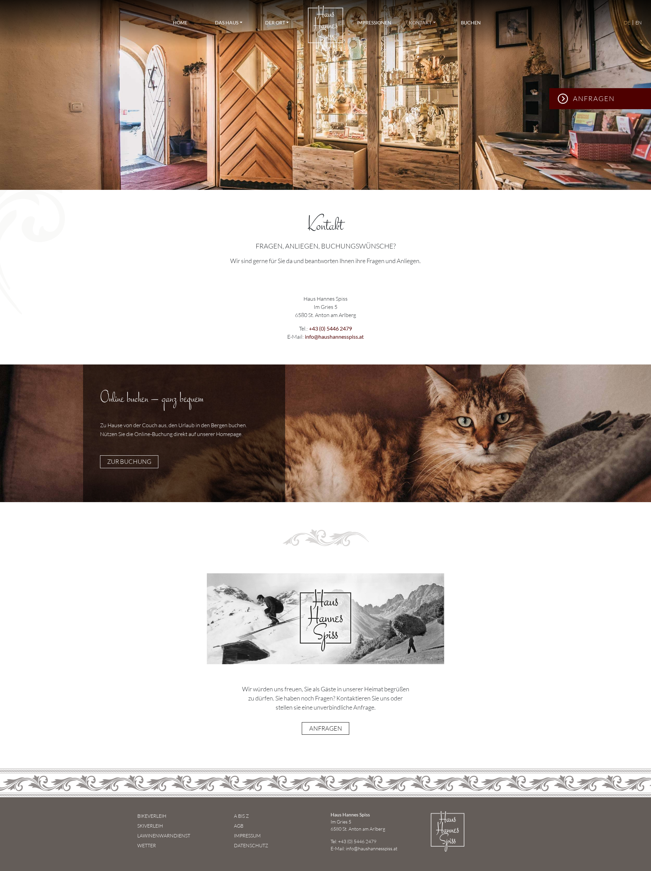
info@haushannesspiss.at (334, 336)
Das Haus (226, 22)
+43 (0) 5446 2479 (330, 328)
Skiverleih (150, 826)
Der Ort (275, 22)
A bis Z (241, 816)
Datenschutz (251, 845)
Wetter (146, 845)
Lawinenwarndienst (163, 835)
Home (180, 22)
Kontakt (420, 22)
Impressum (247, 835)
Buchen (471, 22)
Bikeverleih (151, 816)
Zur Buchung (129, 461)
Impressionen (374, 22)
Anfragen (594, 98)
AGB (238, 826)
